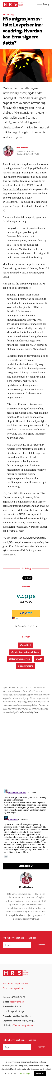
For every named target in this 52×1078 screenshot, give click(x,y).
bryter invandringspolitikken (26, 652)
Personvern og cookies (13, 988)
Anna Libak (26, 645)
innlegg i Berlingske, (23, 172)
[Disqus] (26, 751)
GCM (40, 659)
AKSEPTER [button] (40, 1073)
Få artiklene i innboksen (19, 938)
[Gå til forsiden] (16, 973)
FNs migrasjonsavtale (20, 659)
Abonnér (41, 945)
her (31, 550)
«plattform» (12, 201)
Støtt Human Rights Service (15, 984)
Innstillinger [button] (25, 1073)
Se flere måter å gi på (24, 626)
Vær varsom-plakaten (23, 1026)
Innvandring (8, 14)
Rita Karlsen (22, 148)
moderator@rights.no (28, 712)
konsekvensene (26, 666)
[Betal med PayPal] (26, 613)
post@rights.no (17, 1002)
